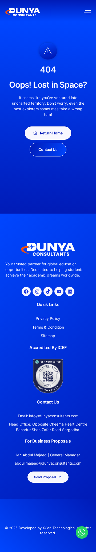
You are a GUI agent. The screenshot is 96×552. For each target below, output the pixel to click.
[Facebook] (26, 291)
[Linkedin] (69, 291)
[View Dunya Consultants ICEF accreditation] (48, 376)
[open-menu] (87, 12)
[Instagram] (37, 291)
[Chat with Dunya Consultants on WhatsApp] (82, 532)
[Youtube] (58, 291)
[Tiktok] (48, 291)
